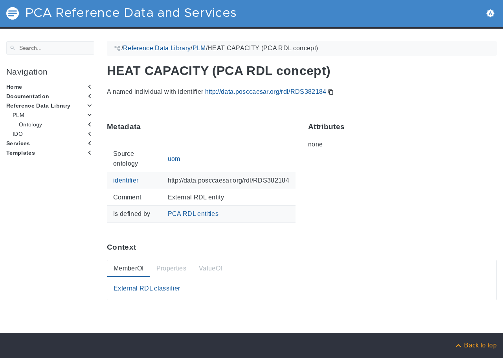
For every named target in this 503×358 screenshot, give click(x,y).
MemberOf (129, 268)
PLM (18, 115)
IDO (18, 134)
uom (174, 158)
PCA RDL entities (193, 213)
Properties (171, 268)
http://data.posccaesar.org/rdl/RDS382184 (266, 91)
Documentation (27, 96)
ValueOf (210, 268)
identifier (125, 180)
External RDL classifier (147, 288)
